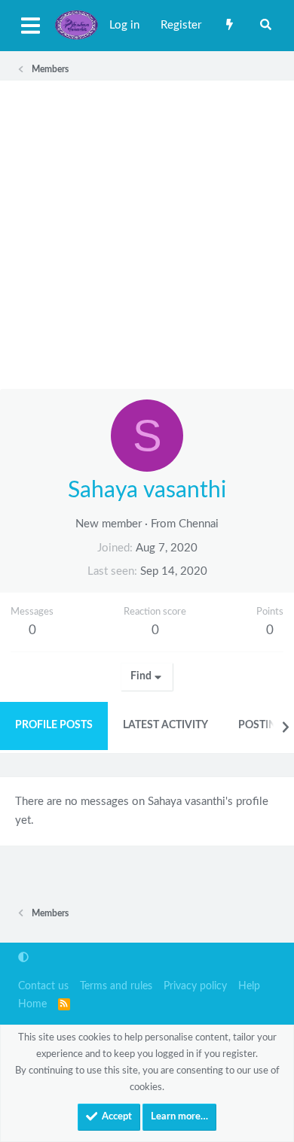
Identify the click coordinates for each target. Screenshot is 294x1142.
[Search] (265, 25)
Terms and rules (116, 986)
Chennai (199, 524)
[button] (23, 958)
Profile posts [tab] (54, 725)
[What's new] (229, 25)
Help (249, 986)
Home (32, 1004)
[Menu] (30, 25)
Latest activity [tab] (165, 725)
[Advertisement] (147, 234)
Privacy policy (195, 986)
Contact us (43, 986)
